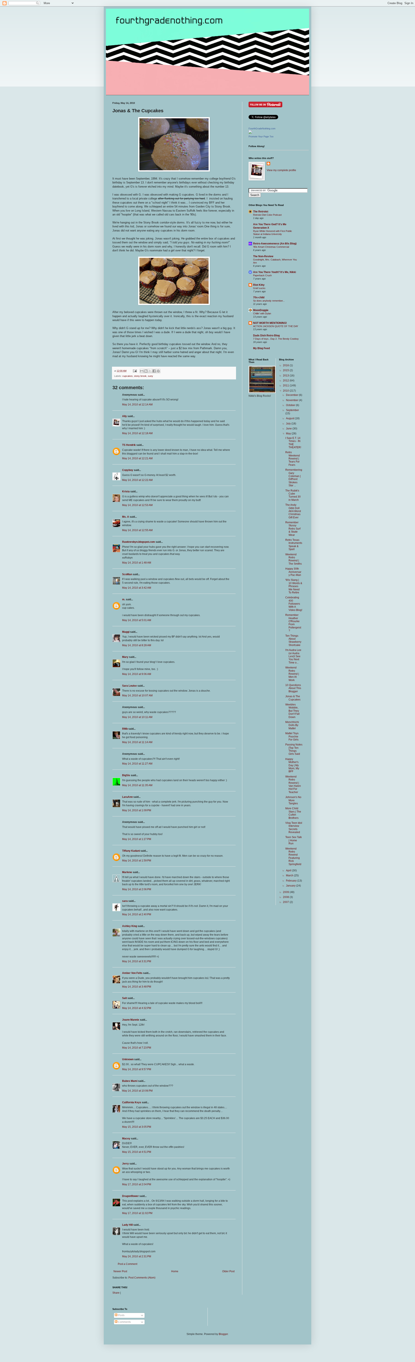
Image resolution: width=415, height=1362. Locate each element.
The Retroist (260, 211)
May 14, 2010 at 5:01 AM (136, 620)
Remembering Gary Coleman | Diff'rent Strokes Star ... (293, 477)
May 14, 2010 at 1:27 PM (136, 839)
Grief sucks (259, 288)
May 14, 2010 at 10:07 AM (137, 695)
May (289, 433)
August (290, 418)
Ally (124, 416)
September (292, 410)
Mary (125, 657)
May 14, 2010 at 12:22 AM (137, 480)
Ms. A (125, 516)
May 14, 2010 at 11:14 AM (137, 742)
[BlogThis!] (146, 371)
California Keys (131, 1102)
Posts (120, 1315)
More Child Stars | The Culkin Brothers (293, 813)
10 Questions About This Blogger (293, 688)
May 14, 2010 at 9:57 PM (136, 1069)
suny (150, 376)
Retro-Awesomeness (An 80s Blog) (275, 243)
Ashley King (129, 926)
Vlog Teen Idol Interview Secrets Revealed (293, 827)
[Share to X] (150, 371)
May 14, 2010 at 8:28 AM (136, 645)
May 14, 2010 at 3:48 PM (136, 986)
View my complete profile (281, 170)
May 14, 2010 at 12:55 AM (137, 530)
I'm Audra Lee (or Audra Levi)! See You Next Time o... (293, 656)
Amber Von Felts (132, 973)
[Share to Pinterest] (158, 371)
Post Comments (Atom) (141, 1277)
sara (125, 901)
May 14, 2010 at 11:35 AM (137, 785)
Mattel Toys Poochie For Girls (291, 736)
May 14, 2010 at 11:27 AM (137, 763)
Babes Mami (129, 1081)
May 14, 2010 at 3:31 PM (136, 961)
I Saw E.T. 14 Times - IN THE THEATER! (293, 443)
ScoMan (127, 574)
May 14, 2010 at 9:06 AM (136, 674)
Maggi (125, 631)
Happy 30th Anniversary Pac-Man (293, 572)
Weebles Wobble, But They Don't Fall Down (292, 711)
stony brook (140, 376)
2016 (286, 365)
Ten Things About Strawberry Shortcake (293, 640)
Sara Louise (129, 685)
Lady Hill (127, 1224)
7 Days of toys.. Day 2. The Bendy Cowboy (276, 338)
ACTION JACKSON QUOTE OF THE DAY (275, 326)
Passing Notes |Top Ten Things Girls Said (293, 749)
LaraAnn (127, 796)
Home (174, 1271)
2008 (286, 897)
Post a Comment (127, 1264)
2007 (286, 902)
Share (116, 1292)
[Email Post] (134, 370)
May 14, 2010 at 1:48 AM (136, 562)
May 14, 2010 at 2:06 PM (136, 889)
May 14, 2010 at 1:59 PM (136, 860)
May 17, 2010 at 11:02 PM (137, 1213)
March (290, 875)
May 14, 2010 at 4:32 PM (136, 1008)
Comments (124, 1321)
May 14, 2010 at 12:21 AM (137, 458)
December (292, 395)
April (289, 870)
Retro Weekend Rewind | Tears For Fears (292, 458)
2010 (286, 390)
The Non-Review (263, 256)
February (291, 880)
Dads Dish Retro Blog (266, 335)
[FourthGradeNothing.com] (250, 132)
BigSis (126, 775)
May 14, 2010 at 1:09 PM (136, 810)
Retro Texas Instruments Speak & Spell (293, 544)
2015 (286, 370)
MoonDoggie (260, 310)
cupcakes (127, 376)
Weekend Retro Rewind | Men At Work (292, 674)
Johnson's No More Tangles (293, 800)
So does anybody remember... (269, 300)
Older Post (228, 1271)
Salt (124, 998)
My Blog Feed (261, 348)
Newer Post (120, 1271)
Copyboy (127, 470)
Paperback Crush (262, 275)
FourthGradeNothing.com (262, 128)
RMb (125, 728)
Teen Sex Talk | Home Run (293, 840)
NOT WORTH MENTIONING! (270, 322)
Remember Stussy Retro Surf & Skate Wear (292, 528)
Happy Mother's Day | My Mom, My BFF (292, 765)
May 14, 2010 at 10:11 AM (137, 717)
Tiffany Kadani (131, 850)
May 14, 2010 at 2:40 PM (136, 914)
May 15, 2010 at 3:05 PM (136, 1126)
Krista (126, 491)
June (289, 428)
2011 (286, 385)
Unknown (128, 1059)
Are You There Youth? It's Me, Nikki (274, 272)
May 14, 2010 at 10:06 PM (137, 1090)
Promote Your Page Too (261, 136)
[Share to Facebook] (154, 371)
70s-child (258, 297)
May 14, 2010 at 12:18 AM (137, 433)
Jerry (125, 1163)
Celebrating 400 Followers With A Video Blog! (293, 604)
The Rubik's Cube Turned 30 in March (293, 495)
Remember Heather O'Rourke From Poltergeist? (293, 623)
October (291, 405)
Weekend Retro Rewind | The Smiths (293, 559)
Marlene (127, 872)
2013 (286, 375)
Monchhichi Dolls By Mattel (292, 725)
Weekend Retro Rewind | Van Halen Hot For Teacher (293, 784)
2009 (286, 892)
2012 (286, 380)
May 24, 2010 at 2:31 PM (136, 1256)
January (291, 885)
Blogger (223, 1334)
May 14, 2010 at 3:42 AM (136, 587)
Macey (126, 1138)
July (288, 423)
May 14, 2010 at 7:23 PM (136, 1047)
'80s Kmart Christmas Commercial (271, 247)
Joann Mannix (130, 1019)
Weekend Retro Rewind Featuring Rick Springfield (293, 856)
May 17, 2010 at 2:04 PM (136, 1184)
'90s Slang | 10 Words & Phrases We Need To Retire (293, 586)
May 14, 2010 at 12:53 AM (137, 505)
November (292, 400)
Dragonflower (130, 1196)
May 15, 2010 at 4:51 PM (136, 1151)
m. (123, 599)
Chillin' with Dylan (262, 313)
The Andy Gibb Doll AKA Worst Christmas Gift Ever (293, 511)
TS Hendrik (129, 445)
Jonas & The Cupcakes (292, 698)
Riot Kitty (259, 284)
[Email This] (142, 371)
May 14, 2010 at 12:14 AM (137, 404)
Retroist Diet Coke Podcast (267, 215)
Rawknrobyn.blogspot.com (138, 541)
